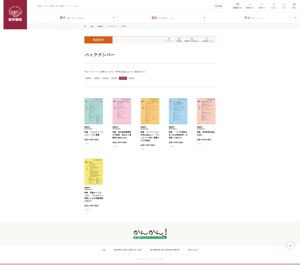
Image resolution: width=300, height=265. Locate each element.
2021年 (131, 78)
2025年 (97, 78)
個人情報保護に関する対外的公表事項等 (165, 250)
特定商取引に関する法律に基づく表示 (128, 250)
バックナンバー (112, 26)
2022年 (123, 78)
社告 (104, 250)
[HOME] (85, 26)
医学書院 (15, 14)
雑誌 (91, 26)
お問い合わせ (193, 250)
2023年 (114, 78)
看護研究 (100, 26)
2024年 (105, 78)
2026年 (88, 78)
